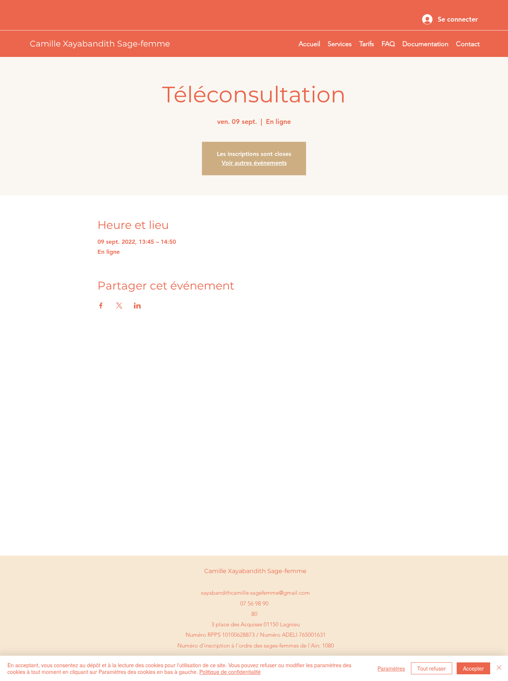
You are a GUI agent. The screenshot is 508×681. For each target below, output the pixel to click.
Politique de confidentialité (230, 671)
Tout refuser (431, 668)
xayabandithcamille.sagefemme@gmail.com (255, 592)
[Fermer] (499, 668)
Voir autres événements (254, 162)
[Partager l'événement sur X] (119, 305)
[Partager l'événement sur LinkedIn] (137, 305)
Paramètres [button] (391, 668)
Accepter (473, 668)
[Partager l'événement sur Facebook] (101, 305)
